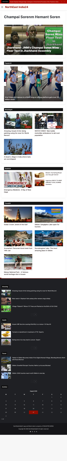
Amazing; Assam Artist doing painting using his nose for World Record (16, 133)
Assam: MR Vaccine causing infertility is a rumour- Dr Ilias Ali (31, 324)
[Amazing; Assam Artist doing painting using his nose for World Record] (6, 293)
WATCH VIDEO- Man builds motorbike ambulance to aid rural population (47, 133)
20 (33, 408)
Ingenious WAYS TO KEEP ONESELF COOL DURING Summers (54, 182)
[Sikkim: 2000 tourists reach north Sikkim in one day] (6, 375)
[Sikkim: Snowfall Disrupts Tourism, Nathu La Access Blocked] (6, 368)
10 (6, 404)
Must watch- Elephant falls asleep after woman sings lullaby (31, 298)
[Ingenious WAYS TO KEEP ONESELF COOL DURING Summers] (39, 183)
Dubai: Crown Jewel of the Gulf (15, 224)
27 (33, 412)
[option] (33, 83)
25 (15, 412)
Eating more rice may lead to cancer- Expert (26, 340)
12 (24, 404)
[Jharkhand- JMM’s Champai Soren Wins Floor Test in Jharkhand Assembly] (33, 40)
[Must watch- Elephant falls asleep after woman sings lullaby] (6, 301)
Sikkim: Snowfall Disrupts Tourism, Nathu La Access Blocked (31, 365)
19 (24, 408)
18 (15, 408)
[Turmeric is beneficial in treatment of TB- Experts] (6, 334)
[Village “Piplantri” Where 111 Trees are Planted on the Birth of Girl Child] (6, 308)
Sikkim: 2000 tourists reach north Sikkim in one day (28, 373)
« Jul (2, 419)
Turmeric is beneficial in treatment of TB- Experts (28, 332)
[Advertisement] (33, 23)
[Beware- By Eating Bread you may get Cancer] (39, 175)
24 (6, 412)
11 (15, 404)
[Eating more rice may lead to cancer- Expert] (6, 342)
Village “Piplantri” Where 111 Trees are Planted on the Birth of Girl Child (34, 306)
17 (6, 408)
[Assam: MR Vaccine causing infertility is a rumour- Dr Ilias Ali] (6, 326)
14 (42, 404)
